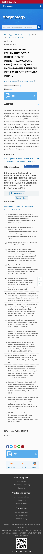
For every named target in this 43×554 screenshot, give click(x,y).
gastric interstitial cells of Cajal (21, 159)
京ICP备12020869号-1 (16, 530)
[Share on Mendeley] (22, 446)
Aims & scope (21, 482)
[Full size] (39, 283)
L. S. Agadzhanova (11, 82)
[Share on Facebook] (7, 446)
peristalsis (31, 161)
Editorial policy (21, 519)
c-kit (5, 159)
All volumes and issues (22, 497)
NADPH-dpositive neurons (16, 161)
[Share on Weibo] (15, 446)
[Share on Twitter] (11, 446)
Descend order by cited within (12, 210)
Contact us (21, 488)
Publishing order (8, 206)
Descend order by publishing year (24, 206)
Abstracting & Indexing (21, 485)
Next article (20, 198)
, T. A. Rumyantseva (26, 82)
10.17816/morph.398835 (16, 37)
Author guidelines (21, 512)
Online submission (21, 516)
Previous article (18, 193)
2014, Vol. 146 (18, 35)
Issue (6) (28, 35)
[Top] (39, 279)
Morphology (8, 6)
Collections (21, 500)
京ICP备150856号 (32, 530)
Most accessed (21, 503)
